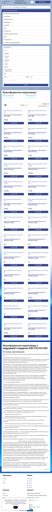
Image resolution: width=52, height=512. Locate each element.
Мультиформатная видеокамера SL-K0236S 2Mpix (37, 328)
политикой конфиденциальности (18, 502)
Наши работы (5, 495)
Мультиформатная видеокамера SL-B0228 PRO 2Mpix (37, 151)
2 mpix (6, 62)
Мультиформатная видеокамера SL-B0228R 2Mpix (37, 133)
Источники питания (8, 39)
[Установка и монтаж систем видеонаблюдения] (3, 7)
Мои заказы (29, 480)
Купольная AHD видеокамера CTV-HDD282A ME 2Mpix (37, 275)
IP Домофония (6, 25)
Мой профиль (29, 478)
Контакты (30, 490)
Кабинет (30, 475)
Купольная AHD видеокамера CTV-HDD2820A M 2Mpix (37, 239)
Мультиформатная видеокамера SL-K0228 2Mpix (13, 115)
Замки (5, 36)
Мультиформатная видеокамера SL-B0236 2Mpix (13, 204)
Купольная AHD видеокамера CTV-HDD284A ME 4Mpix (37, 310)
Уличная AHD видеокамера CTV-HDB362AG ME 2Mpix (12, 257)
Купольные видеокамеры (8, 97)
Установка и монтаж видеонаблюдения (12, 42)
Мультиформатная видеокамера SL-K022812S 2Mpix (37, 186)
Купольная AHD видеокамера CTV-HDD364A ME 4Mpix (37, 293)
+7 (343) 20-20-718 (19, 1)
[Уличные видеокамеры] (37, 95)
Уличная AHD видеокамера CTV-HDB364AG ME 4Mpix (12, 293)
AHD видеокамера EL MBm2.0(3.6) (12, 308)
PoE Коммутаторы (7, 31)
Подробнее (13, 123)
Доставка (5, 478)
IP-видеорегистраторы (8, 19)
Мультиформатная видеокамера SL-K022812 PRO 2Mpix (13, 168)
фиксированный (8, 71)
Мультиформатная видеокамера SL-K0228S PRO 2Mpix (37, 204)
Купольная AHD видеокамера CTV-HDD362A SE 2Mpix (37, 222)
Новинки (4, 493)
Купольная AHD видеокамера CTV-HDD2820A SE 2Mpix (37, 257)
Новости (4, 483)
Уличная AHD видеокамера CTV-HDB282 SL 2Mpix (12, 275)
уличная (6, 57)
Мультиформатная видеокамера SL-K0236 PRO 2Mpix (13, 151)
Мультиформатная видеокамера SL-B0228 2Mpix (37, 115)
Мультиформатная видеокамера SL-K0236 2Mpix (13, 328)
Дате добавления (42, 106)
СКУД (5, 28)
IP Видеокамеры (7, 16)
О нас (4, 480)
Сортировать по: (45, 103)
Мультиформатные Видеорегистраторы (12, 13)
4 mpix (6, 64)
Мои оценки (29, 485)
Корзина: (43, 2)
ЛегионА (38, 507)
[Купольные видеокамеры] (14, 95)
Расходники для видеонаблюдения (11, 33)
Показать (26, 85)
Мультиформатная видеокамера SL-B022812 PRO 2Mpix (37, 168)
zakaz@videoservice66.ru (19, 3)
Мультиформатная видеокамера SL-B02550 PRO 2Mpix (13, 186)
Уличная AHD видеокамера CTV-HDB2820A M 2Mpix (12, 239)
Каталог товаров (8, 7)
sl (5, 51)
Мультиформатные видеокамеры (10, 10)
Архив (4, 497)
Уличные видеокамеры (31, 97)
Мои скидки (29, 487)
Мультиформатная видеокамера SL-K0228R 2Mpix (13, 133)
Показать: (23, 105)
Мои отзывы (29, 483)
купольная (7, 56)
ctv (5, 49)
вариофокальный (8, 69)
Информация (7, 475)
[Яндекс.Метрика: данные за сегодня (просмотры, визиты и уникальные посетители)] (23, 510)
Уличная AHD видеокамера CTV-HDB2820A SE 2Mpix (12, 222)
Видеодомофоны (7, 22)
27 (26, 105)
